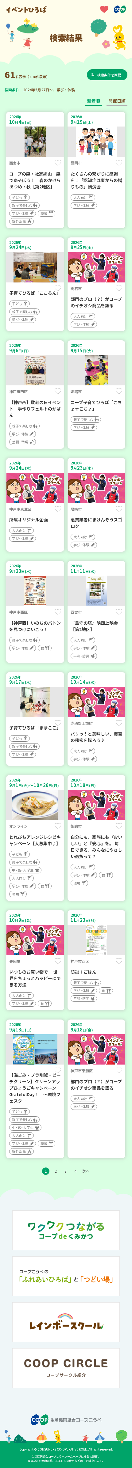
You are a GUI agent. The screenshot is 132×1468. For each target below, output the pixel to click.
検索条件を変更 (109, 74)
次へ (85, 1171)
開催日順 (117, 101)
